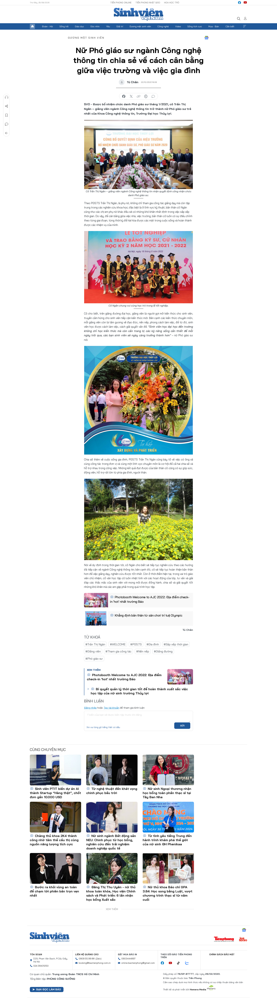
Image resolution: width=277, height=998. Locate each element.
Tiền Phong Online (120, 2)
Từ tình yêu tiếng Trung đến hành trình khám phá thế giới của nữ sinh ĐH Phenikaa (167, 840)
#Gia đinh (153, 644)
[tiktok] (180, 963)
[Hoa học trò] (243, 939)
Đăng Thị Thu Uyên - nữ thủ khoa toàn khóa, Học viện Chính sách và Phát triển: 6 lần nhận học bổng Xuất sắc (110, 893)
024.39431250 (41, 965)
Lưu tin (6, 115)
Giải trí (119, 26)
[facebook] (239, 2)
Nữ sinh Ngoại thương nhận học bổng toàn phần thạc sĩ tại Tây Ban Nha (167, 793)
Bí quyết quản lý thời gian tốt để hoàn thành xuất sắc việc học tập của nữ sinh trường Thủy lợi (139, 691)
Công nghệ (163, 26)
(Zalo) (98, 958)
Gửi (182, 725)
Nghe (6, 97)
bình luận (153, 96)
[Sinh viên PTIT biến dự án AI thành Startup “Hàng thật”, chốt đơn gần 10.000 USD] (55, 770)
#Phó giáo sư (94, 658)
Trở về (6, 133)
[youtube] (245, 2)
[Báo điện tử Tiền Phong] (224, 939)
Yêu (108, 26)
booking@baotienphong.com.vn (95, 962)
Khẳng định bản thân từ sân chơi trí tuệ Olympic (148, 615)
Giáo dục (79, 26)
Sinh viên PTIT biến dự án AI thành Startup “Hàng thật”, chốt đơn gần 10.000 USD (55, 793)
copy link (138, 96)
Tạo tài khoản (111, 707)
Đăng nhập (90, 707)
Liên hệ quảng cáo (87, 954)
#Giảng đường (163, 651)
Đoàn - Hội (47, 26)
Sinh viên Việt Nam (49, 937)
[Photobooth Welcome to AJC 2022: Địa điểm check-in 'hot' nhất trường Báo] (96, 600)
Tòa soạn (36, 954)
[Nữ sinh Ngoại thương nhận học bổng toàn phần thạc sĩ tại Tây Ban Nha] (168, 770)
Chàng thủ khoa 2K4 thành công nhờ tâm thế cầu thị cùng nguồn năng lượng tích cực (54, 840)
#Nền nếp (142, 651)
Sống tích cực (194, 26)
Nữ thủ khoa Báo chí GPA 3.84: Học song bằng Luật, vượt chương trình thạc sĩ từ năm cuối (167, 893)
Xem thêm (244, 26)
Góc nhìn (95, 26)
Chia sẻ (6, 106)
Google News (206, 37)
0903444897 (128, 958)
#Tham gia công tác (118, 651)
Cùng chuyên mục (48, 749)
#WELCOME (118, 644)
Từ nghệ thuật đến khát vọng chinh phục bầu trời (111, 791)
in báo (146, 96)
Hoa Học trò (171, 2)
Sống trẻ (63, 26)
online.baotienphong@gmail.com (138, 962)
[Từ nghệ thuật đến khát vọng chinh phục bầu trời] (112, 770)
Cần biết (230, 26)
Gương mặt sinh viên (140, 26)
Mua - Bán (213, 26)
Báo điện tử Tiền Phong (138, 14)
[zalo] (189, 963)
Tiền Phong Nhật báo (147, 2)
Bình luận (6, 124)
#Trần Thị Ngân (95, 644)
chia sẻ (124, 96)
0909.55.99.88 (87, 958)
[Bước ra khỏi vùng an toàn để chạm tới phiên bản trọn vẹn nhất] (55, 868)
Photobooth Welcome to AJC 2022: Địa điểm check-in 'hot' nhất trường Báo (149, 599)
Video (178, 26)
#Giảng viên (93, 651)
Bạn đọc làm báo (48, 989)
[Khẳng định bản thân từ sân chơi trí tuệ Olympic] (96, 618)
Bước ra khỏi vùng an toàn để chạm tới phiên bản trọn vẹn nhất (54, 891)
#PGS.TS (136, 644)
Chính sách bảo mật (222, 954)
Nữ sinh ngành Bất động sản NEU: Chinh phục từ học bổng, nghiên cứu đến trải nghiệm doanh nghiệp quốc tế (111, 842)
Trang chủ (32, 26)
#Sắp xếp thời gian (176, 644)
